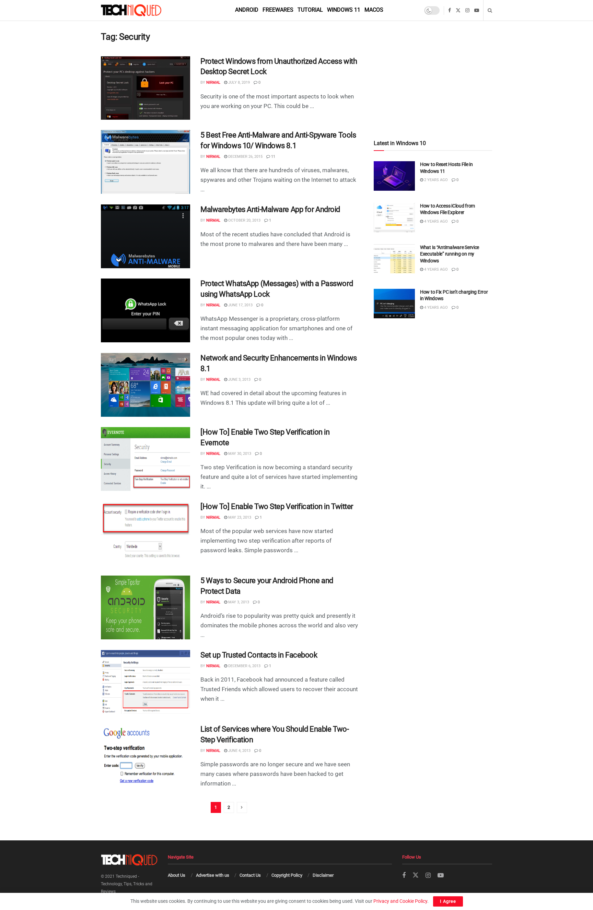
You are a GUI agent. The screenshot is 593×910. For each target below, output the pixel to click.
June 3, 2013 (239, 379)
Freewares (278, 10)
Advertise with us (212, 875)
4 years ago (435, 221)
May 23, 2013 (239, 517)
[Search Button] (490, 10)
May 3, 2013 (238, 602)
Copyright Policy (286, 875)
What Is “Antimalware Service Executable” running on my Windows (449, 254)
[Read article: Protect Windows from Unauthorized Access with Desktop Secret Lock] (145, 88)
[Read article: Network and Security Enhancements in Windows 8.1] (145, 385)
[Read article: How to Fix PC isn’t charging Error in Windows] (394, 303)
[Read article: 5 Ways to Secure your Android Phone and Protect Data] (145, 607)
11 (272, 156)
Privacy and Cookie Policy (400, 901)
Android (246, 10)
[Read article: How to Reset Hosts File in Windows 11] (394, 176)
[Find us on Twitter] (458, 10)
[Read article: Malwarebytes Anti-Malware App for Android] (145, 236)
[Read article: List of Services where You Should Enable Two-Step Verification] (145, 756)
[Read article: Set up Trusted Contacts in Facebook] (145, 682)
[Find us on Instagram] (467, 10)
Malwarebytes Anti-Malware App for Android (270, 209)
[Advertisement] (433, 65)
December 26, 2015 (245, 156)
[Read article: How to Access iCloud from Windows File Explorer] (394, 217)
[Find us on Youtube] (476, 10)
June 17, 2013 (240, 305)
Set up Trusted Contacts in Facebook (258, 655)
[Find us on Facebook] (449, 10)
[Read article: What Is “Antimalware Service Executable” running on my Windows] (394, 259)
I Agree (448, 901)
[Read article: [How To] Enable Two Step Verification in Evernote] (145, 459)
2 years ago (435, 180)
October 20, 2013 (243, 220)
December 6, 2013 (243, 666)
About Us (176, 875)
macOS (373, 10)
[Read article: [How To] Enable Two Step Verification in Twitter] (145, 533)
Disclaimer (323, 875)
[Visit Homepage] (143, 10)
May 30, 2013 (239, 453)
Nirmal (213, 82)
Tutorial (310, 10)
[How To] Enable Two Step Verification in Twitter (276, 506)
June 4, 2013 (239, 750)
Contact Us (250, 875)
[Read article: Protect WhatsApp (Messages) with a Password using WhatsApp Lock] (145, 310)
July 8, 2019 (238, 82)
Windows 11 (343, 10)
